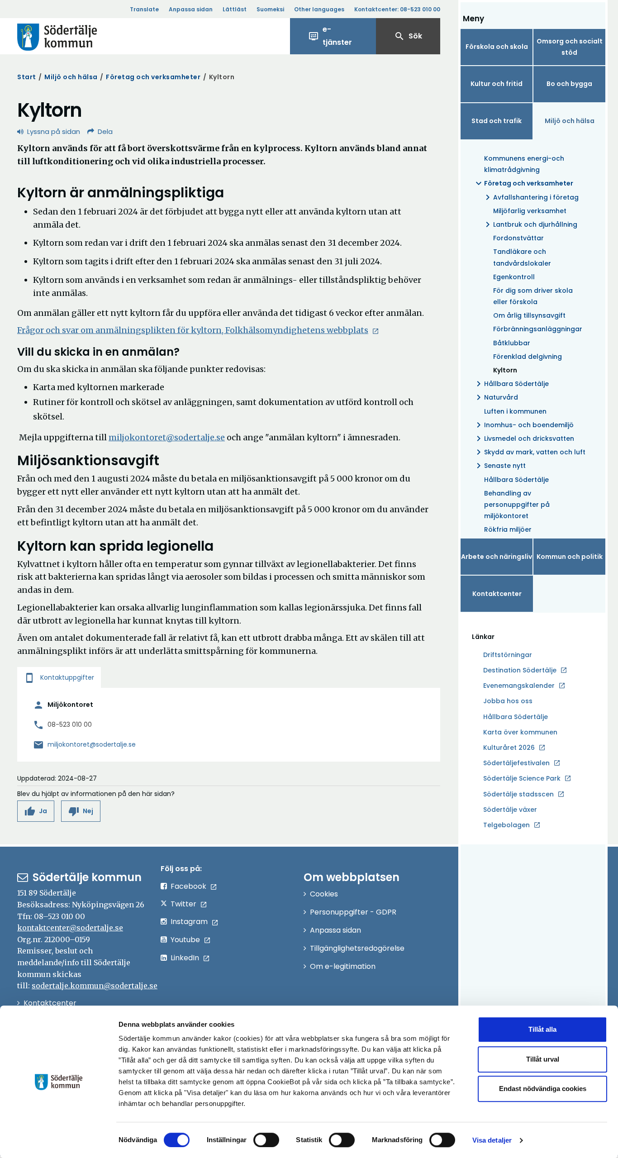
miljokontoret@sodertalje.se (167, 437)
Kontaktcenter (497, 593)
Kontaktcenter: (397, 9)
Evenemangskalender (519, 685)
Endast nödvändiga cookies (542, 1088)
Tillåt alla (542, 1029)
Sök (408, 36)
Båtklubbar (511, 343)
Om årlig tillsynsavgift (529, 315)
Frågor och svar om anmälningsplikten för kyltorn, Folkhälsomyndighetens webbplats (192, 330)
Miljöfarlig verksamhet (529, 210)
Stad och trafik (496, 120)
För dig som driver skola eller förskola (533, 296)
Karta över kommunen (520, 732)
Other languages (319, 9)
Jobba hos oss (507, 701)
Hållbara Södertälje (511, 383)
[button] (35, 811)
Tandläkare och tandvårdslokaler (522, 257)
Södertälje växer (510, 809)
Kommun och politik (570, 556)
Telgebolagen (506, 825)
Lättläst (235, 9)
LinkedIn (185, 958)
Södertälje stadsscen (518, 794)
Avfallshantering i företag (530, 197)
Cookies (324, 894)
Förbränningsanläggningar (537, 329)
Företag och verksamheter (153, 76)
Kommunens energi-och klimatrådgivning (524, 164)
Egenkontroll (514, 276)
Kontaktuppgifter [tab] (59, 677)
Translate (144, 9)
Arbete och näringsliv (496, 556)
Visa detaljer (492, 1140)
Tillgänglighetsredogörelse (357, 948)
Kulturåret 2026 (509, 747)
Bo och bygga (569, 83)
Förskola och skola (497, 46)
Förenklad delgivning (527, 356)
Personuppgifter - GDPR (353, 912)
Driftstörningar (507, 654)
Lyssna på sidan (53, 131)
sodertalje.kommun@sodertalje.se (94, 985)
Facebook (188, 886)
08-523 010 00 (70, 724)
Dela (105, 131)
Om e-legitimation (343, 966)
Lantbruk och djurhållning (529, 224)
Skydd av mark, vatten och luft (529, 452)
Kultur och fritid (497, 83)
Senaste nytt (499, 465)
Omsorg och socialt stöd (570, 47)
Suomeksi (270, 9)
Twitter (183, 904)
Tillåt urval (542, 1059)
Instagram (189, 921)
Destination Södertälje (519, 670)
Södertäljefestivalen (516, 762)
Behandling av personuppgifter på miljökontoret (517, 504)
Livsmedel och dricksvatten (523, 438)
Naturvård (495, 397)
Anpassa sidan (191, 9)
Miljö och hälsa (71, 76)
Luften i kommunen (515, 411)
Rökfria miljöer (508, 529)
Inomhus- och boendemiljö (523, 424)
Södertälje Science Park (522, 778)
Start (26, 76)
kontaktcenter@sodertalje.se (70, 927)
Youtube (185, 939)
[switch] (266, 1140)
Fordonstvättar (518, 238)
